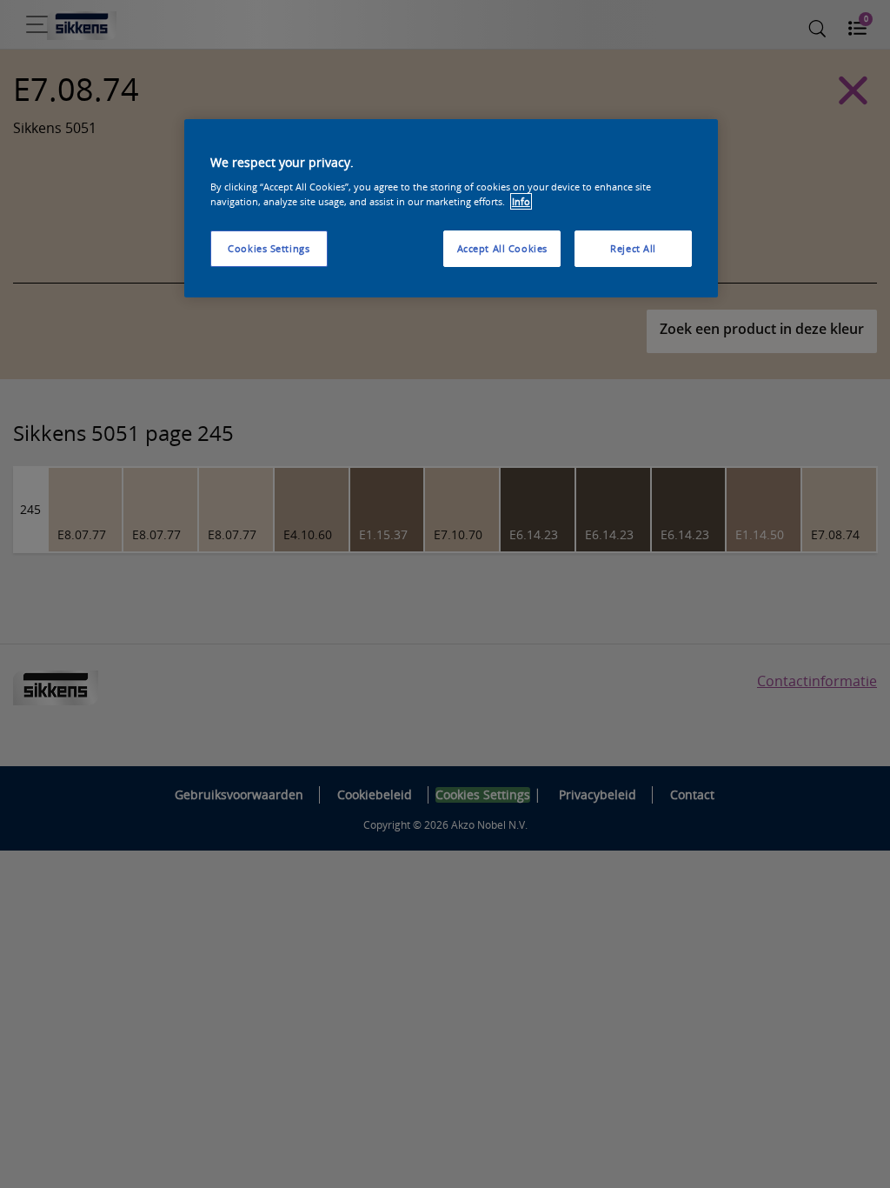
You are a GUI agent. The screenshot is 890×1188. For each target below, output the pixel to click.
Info (521, 201)
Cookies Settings (268, 248)
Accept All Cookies (502, 248)
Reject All (633, 248)
